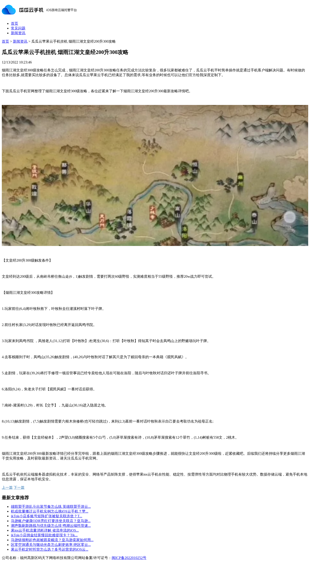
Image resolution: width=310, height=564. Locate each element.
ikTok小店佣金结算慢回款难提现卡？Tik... (44, 535)
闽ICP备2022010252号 (129, 558)
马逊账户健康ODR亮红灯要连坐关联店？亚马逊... (51, 521)
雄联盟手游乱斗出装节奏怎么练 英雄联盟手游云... (51, 506)
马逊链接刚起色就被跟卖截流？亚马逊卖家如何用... (52, 540)
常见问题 (18, 28)
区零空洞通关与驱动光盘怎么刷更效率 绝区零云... (51, 545)
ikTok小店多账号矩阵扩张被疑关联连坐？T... (46, 516)
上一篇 (7, 487)
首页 (14, 23)
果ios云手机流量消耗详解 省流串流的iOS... (45, 530)
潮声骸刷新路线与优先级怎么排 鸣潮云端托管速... (51, 526)
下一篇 (19, 487)
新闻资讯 (18, 33)
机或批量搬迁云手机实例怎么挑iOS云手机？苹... (49, 511)
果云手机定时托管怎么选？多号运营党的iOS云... (49, 549)
